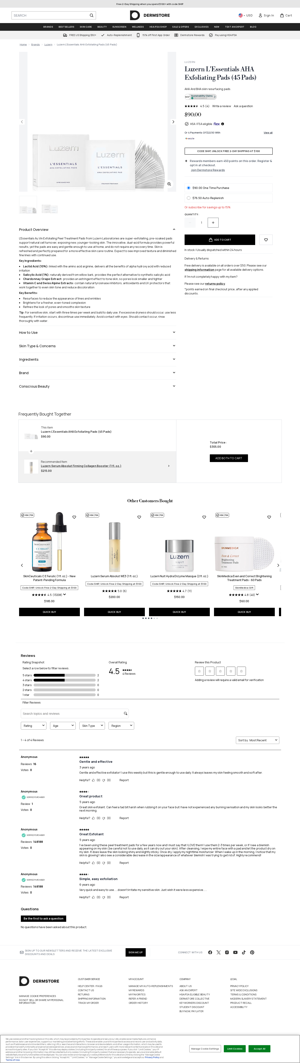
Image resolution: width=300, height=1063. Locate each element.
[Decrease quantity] (190, 223)
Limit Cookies (235, 1048)
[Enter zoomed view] (169, 184)
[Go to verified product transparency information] (201, 97)
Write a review (221, 106)
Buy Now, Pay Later (192, 1011)
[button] (229, 97)
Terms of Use (13, 1059)
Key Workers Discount (194, 1002)
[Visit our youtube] (235, 952)
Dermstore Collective (195, 998)
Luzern (48, 44)
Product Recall (241, 1002)
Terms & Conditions (243, 994)
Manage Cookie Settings (205, 1048)
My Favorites (137, 994)
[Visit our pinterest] (252, 952)
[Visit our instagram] (227, 952)
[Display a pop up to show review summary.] (65, 595)
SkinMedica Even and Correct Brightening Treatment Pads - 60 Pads (244, 578)
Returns (83, 994)
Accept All (259, 1048)
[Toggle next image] (173, 122)
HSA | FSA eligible (201, 124)
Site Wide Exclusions (243, 990)
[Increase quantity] (213, 223)
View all (268, 132)
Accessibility (238, 1007)
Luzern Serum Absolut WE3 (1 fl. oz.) (114, 576)
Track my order (88, 1002)
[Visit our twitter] (218, 952)
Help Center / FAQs (90, 986)
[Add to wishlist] (266, 240)
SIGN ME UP (136, 952)
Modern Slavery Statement (248, 998)
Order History (138, 1002)
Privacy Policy (239, 986)
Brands (35, 44)
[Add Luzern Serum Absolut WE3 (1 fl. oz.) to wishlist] (139, 517)
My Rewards (136, 990)
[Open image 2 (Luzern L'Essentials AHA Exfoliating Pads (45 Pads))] (50, 205)
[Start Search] (91, 15)
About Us (186, 986)
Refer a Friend (138, 998)
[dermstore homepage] (150, 15)
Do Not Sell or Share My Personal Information (41, 1001)
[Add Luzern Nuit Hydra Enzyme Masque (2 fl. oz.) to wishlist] (204, 517)
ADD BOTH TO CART (228, 458)
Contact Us (86, 990)
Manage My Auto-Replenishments (151, 986)
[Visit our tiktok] (244, 952)
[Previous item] (22, 565)
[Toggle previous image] (22, 122)
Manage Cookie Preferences (37, 996)
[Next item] (278, 565)
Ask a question (243, 106)
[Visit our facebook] (210, 952)
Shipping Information (92, 998)
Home (23, 44)
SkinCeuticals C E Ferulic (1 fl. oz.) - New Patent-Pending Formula (49, 578)
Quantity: (192, 214)
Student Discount (192, 1007)
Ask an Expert (189, 990)
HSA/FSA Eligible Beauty (195, 994)
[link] (266, 15)
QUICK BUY (49, 612)
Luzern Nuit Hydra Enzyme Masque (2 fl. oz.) (179, 576)
